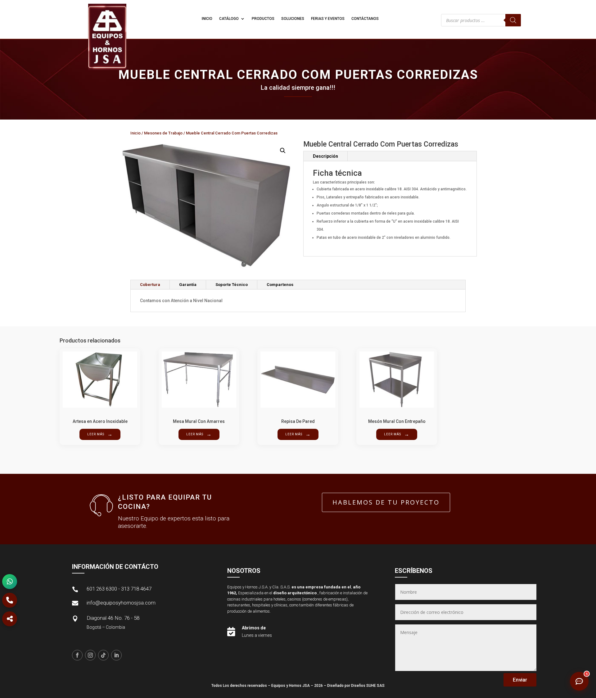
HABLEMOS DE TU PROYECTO (386, 502)
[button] (282, 150)
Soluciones (292, 18)
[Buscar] (513, 20)
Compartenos (280, 284)
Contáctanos (365, 18)
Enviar (520, 680)
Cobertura (150, 284)
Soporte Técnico (231, 284)
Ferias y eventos (328, 18)
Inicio (207, 18)
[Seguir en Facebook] (77, 655)
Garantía (187, 284)
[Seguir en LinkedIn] (116, 655)
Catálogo (229, 18)
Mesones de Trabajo (163, 133)
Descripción (325, 156)
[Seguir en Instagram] (90, 655)
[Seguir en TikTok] (103, 655)
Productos (263, 18)
